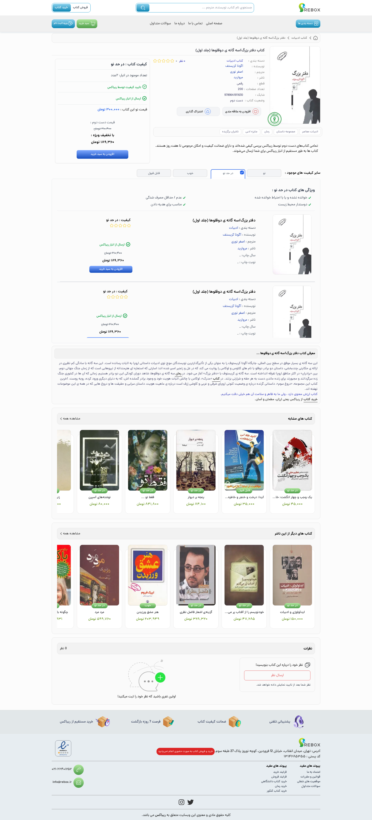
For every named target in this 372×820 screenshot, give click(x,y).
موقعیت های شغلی (308, 781)
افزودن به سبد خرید (102, 154)
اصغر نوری (236, 72)
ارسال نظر (277, 675)
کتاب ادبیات (235, 61)
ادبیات (233, 228)
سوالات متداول (160, 23)
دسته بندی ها (305, 24)
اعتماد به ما (313, 772)
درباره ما (179, 23)
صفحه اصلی (214, 23)
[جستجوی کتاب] (142, 8)
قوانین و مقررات (310, 777)
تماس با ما (195, 23)
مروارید (238, 77)
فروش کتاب (80, 7)
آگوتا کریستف (234, 66)
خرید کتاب (61, 7)
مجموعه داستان (285, 132)
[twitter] (190, 802)
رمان (267, 132)
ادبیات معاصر (310, 132)
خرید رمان (281, 786)
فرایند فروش (279, 777)
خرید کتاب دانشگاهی (274, 781)
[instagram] (181, 802)
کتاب (216, 378)
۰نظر (182, 61)
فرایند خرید (280, 772)
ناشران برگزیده (230, 132)
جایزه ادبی (251, 132)
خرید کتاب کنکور (277, 791)
